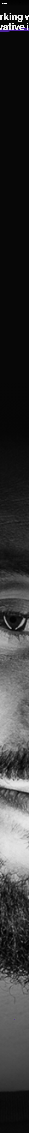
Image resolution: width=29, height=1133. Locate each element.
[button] (21, 2)
